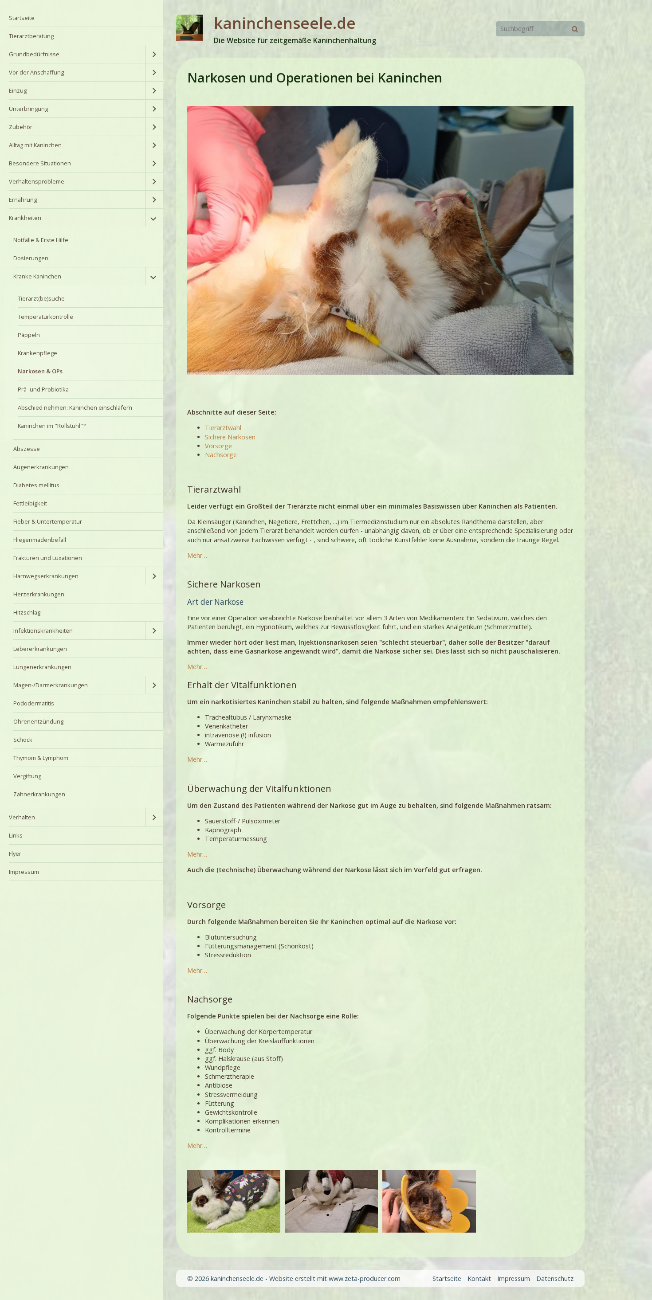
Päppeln (29, 335)
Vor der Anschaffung (36, 72)
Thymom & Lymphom (40, 758)
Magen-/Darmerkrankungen (50, 685)
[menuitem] (81, 18)
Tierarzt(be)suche (41, 298)
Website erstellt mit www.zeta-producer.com (335, 1278)
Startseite (22, 18)
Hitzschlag (26, 612)
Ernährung (23, 200)
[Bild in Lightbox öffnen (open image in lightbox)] (233, 1201)
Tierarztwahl (223, 427)
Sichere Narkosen (230, 437)
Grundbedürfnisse (34, 54)
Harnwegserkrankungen (46, 576)
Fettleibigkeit (30, 503)
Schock (22, 740)
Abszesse (26, 449)
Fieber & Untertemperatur (47, 521)
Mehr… (197, 555)
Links (16, 835)
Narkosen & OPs (40, 371)
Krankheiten (25, 218)
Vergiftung (27, 776)
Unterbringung (28, 109)
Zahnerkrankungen (39, 794)
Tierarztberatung (31, 36)
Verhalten (22, 817)
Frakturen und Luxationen (47, 558)
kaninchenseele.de (285, 22)
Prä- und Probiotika (43, 389)
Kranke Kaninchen (37, 276)
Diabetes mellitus (36, 485)
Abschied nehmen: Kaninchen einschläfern (75, 407)
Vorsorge (218, 446)
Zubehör (20, 127)
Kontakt (479, 1278)
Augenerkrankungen (41, 467)
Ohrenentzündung (38, 721)
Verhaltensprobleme (36, 181)
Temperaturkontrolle (45, 317)
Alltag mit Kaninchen (35, 145)
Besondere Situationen (40, 163)
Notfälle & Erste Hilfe (40, 240)
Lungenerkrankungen (42, 667)
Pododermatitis (33, 703)
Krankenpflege (37, 353)
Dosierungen (30, 258)
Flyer (15, 854)
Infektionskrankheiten (43, 630)
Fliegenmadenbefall (39, 540)
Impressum (24, 872)
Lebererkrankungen (40, 649)
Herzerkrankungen (38, 594)
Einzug (18, 90)
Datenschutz (554, 1278)
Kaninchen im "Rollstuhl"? (52, 426)
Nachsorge (221, 454)
